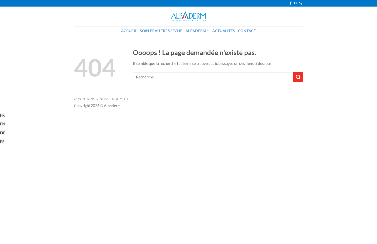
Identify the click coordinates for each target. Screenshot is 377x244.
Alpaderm (195, 31)
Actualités (223, 31)
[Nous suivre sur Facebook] (290, 3)
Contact (247, 31)
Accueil (129, 31)
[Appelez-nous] (300, 3)
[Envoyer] (298, 77)
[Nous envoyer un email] (295, 3)
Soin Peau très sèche (161, 31)
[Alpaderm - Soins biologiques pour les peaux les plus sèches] (188, 16)
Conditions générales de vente (102, 98)
